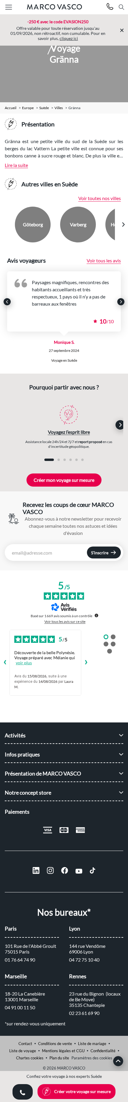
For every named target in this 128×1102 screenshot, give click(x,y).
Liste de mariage (92, 1043)
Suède (44, 108)
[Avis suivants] (86, 663)
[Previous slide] (5, 224)
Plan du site (59, 1057)
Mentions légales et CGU (63, 1050)
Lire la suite (16, 165)
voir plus (24, 662)
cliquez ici (69, 38)
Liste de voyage (22, 1050)
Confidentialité (102, 1050)
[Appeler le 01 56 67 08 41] (110, 7)
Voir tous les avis (104, 260)
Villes (58, 108)
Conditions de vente (55, 1043)
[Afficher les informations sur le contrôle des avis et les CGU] (96, 615)
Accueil (10, 108)
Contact (25, 1043)
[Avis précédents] (5, 663)
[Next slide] (123, 224)
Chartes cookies (29, 1057)
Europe (28, 108)
